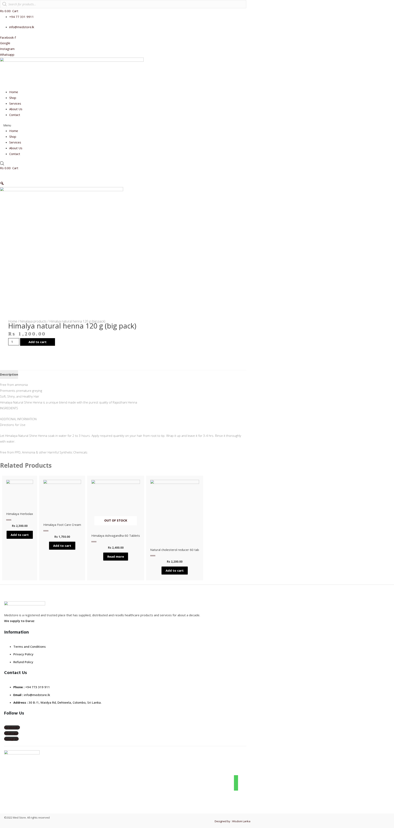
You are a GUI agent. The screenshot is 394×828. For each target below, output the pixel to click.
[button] (123, 125)
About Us (15, 109)
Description (9, 374)
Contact (14, 115)
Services (15, 103)
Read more (115, 556)
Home (13, 92)
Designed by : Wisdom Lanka (232, 821)
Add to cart (38, 342)
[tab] (9, 374)
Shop (12, 98)
